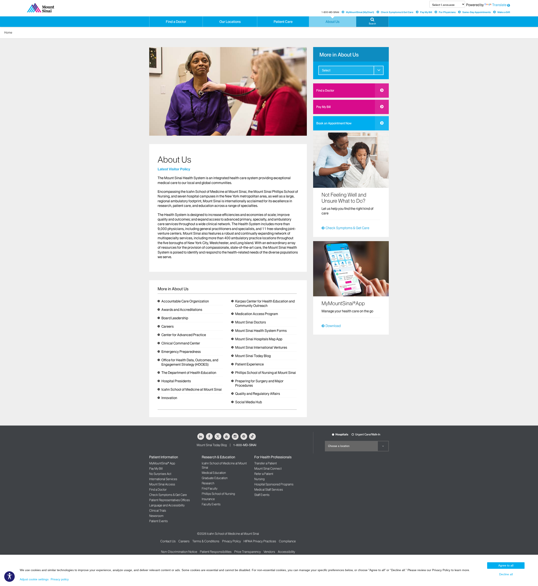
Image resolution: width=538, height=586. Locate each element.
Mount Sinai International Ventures (261, 347)
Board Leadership (174, 318)
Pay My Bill (426, 12)
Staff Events (261, 495)
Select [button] (326, 70)
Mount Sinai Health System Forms (261, 330)
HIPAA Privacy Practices (260, 541)
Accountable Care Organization (185, 301)
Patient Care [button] (283, 22)
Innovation (169, 398)
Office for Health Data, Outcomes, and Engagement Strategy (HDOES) (189, 362)
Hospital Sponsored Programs (273, 484)
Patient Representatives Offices (169, 500)
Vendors (269, 552)
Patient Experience (249, 364)
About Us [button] (332, 22)
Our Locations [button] (230, 22)
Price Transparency (247, 552)
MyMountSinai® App (162, 463)
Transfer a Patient (265, 463)
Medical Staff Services (268, 489)
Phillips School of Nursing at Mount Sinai (265, 373)
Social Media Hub (248, 402)
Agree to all (505, 565)
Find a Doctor (325, 90)
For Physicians (447, 12)
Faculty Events (211, 504)
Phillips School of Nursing (218, 494)
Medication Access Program (256, 314)
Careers (167, 326)
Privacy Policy (231, 541)
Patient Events (158, 521)
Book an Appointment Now (334, 123)
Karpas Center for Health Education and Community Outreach (265, 303)
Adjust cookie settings (34, 579)
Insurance (208, 499)
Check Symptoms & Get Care (397, 12)
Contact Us (168, 541)
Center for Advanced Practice (183, 335)
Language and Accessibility (167, 505)
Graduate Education (215, 478)
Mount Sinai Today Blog (253, 356)
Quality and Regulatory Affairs (257, 394)
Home (8, 32)
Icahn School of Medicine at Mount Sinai (191, 389)
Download (333, 326)
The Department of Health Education (188, 373)
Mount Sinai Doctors (250, 322)
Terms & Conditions (205, 541)
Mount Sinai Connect (268, 468)
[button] (372, 21)
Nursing (259, 479)
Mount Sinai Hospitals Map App (258, 339)
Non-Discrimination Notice (179, 552)
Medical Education (214, 473)
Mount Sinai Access (162, 484)
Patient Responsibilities (216, 552)
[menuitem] (351, 70)
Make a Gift (503, 12)
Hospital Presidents (176, 381)
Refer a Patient (263, 474)
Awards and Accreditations (181, 309)
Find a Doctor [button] (176, 22)
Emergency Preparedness (181, 351)
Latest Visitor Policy (174, 169)
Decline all (506, 574)
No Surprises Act (160, 474)
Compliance (287, 541)
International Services (163, 479)
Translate (499, 5)
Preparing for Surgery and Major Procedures (259, 383)
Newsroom (156, 516)
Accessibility (286, 552)
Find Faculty (209, 488)
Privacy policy (60, 579)
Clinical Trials (157, 510)
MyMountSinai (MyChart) (360, 12)
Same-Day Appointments (476, 12)
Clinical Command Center (180, 343)
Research (208, 483)
